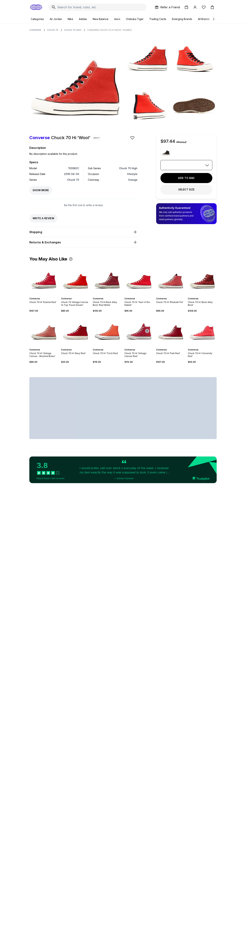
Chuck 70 (52, 30)
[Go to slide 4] (108, 295)
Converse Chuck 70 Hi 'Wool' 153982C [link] (109, 30)
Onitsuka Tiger (135, 19)
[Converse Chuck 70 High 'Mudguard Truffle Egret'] (165, 152)
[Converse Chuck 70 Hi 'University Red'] (202, 330)
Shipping (35, 232)
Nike (70, 19)
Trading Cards (157, 19)
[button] (71, 259)
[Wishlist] (204, 7)
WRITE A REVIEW (43, 218)
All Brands (204, 19)
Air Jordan (56, 19)
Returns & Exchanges (45, 242)
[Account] (195, 7)
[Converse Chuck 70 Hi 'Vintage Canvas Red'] (138, 330)
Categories (37, 19)
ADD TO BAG (186, 177)
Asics (117, 19)
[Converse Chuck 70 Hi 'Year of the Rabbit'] (138, 279)
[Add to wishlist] (132, 137)
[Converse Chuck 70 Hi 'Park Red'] (170, 330)
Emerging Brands (182, 19)
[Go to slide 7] (143, 295)
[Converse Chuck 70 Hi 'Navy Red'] (75, 330)
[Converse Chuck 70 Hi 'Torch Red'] (107, 330)
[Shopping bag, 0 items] (212, 7)
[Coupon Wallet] (186, 7)
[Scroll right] (213, 19)
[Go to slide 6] (141, 295)
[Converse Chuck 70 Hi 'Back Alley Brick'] (202, 279)
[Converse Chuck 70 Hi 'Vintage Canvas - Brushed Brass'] (43, 330)
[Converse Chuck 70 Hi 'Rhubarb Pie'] (170, 279)
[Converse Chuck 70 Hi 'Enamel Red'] (43, 279)
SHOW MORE (41, 190)
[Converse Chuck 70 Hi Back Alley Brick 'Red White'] (107, 279)
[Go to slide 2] (105, 295)
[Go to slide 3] (44, 295)
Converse (35, 30)
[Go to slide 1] (41, 295)
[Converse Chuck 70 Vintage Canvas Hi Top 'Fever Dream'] (75, 279)
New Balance (100, 19)
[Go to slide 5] (78, 295)
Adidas (83, 19)
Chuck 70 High (72, 30)
